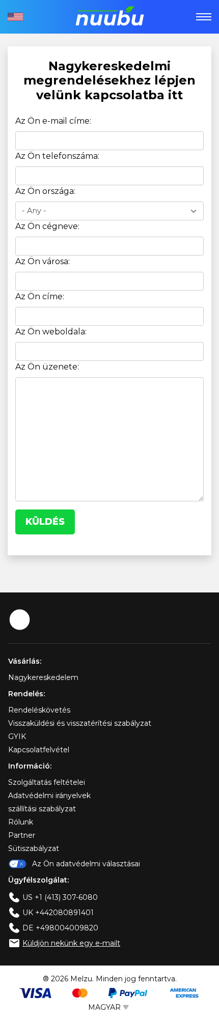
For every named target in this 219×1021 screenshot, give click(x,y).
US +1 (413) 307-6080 (60, 897)
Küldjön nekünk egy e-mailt (71, 943)
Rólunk (20, 822)
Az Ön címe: (39, 296)
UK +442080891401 (58, 912)
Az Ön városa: (42, 261)
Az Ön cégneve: (47, 226)
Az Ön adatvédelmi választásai (86, 863)
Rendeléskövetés (39, 710)
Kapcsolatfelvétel (38, 749)
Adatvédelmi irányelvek (49, 795)
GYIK (17, 736)
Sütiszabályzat (33, 848)
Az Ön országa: (45, 191)
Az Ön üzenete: (47, 367)
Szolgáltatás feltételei (46, 782)
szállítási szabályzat (42, 808)
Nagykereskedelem (43, 677)
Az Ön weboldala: (51, 331)
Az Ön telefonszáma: (57, 156)
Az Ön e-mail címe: (53, 121)
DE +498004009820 (60, 927)
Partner (21, 835)
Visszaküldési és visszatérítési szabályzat (79, 723)
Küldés (45, 521)
